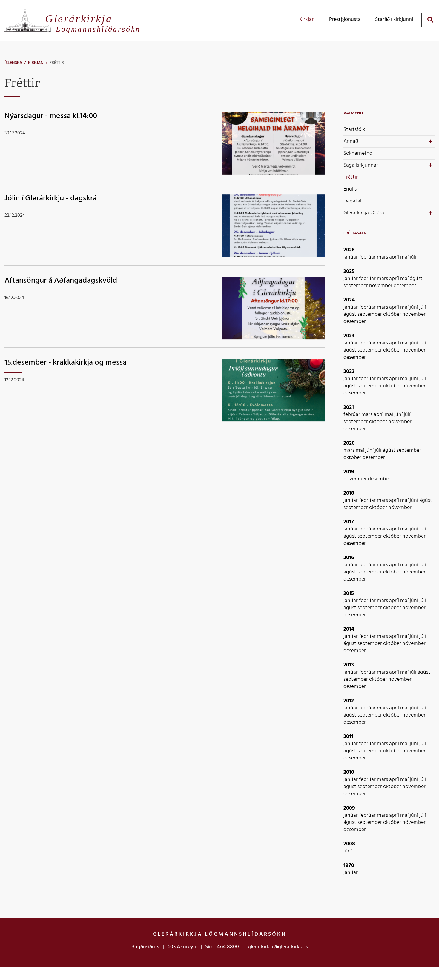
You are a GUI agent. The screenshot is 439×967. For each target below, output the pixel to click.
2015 (348, 593)
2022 (348, 371)
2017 (348, 522)
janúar (351, 257)
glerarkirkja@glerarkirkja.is (278, 947)
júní (414, 307)
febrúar (368, 257)
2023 (348, 336)
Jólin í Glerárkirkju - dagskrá (50, 198)
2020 (349, 443)
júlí (413, 257)
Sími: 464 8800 (222, 947)
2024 (349, 300)
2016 (348, 557)
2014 (348, 629)
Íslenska (13, 62)
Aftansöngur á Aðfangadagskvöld (60, 281)
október (392, 314)
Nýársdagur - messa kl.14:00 (50, 116)
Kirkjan (36, 62)
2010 (348, 772)
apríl (394, 257)
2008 (349, 844)
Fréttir (57, 62)
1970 (348, 865)
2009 (349, 808)
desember (405, 285)
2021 (348, 407)
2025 (348, 271)
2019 (348, 472)
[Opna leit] (430, 19)
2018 (348, 493)
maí (405, 257)
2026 (349, 250)
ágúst (416, 278)
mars (383, 257)
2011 (348, 736)
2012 (348, 701)
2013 (348, 665)
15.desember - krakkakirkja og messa (65, 363)
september (356, 285)
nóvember (381, 285)
